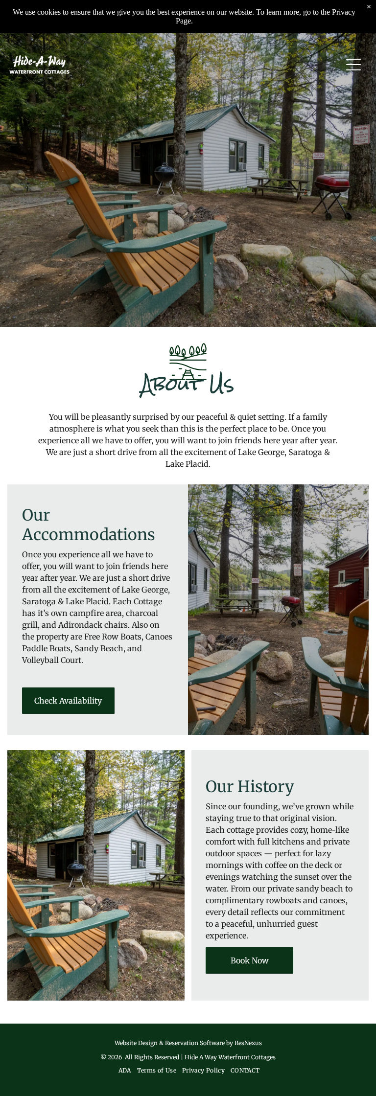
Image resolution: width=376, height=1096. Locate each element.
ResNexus (248, 1043)
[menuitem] (124, 1070)
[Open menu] (353, 64)
